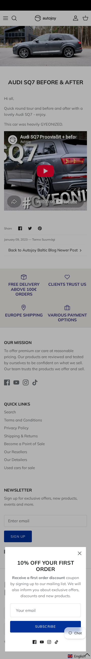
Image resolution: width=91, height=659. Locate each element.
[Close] (79, 553)
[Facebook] (34, 642)
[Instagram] (49, 642)
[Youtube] (42, 642)
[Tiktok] (56, 642)
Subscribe (45, 626)
